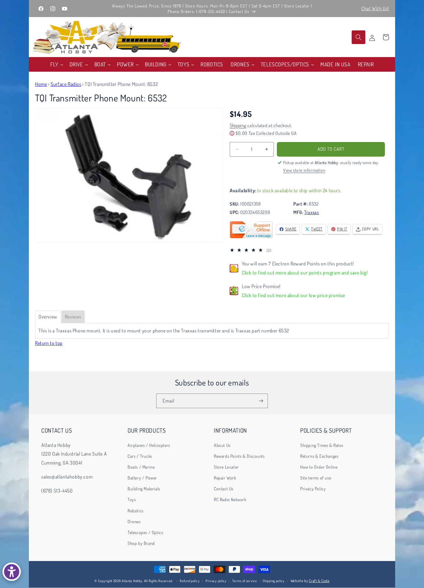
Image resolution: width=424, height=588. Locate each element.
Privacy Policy (313, 488)
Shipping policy (274, 581)
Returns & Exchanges (319, 456)
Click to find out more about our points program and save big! (305, 273)
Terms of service (244, 581)
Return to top (49, 343)
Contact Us (223, 488)
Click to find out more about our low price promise (293, 295)
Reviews (73, 317)
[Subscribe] (261, 401)
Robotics (135, 510)
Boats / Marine (141, 467)
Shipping (238, 125)
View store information (304, 170)
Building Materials (144, 488)
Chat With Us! (375, 8)
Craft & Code (319, 580)
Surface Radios (66, 84)
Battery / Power (142, 477)
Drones (134, 521)
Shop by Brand (141, 543)
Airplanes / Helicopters (149, 445)
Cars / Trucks (140, 456)
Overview (47, 317)
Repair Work (225, 477)
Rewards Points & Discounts (239, 456)
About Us (222, 445)
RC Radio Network (230, 499)
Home (41, 84)
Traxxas (311, 212)
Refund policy (190, 581)
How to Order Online (318, 467)
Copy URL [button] (370, 228)
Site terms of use (315, 477)
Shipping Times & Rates (321, 445)
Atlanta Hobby (132, 581)
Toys (132, 499)
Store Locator (226, 467)
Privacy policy (216, 581)
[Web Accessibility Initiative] (11, 571)
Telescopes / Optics (145, 532)
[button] (56, 64)
